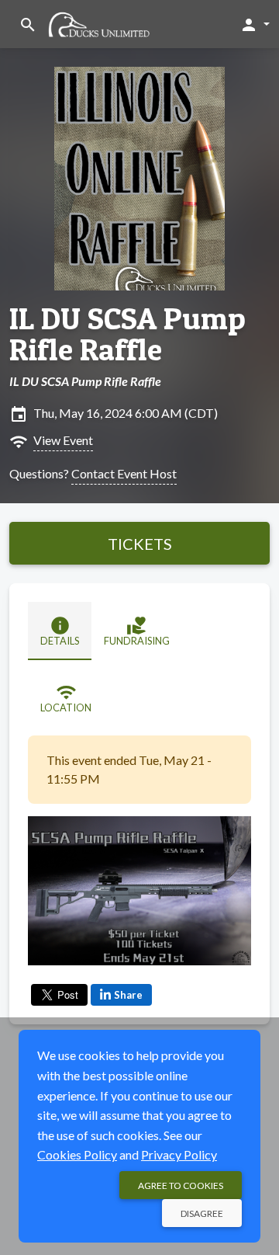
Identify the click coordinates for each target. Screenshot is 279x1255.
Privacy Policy (179, 1154)
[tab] (59, 631)
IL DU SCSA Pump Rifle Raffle (127, 334)
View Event (63, 440)
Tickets (140, 543)
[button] (254, 24)
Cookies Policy (77, 1154)
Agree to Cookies (180, 1185)
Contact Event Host (124, 473)
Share (128, 995)
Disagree (202, 1213)
